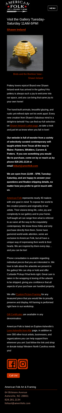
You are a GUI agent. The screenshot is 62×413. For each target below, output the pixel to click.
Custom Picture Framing (28, 294)
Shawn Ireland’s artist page (24, 125)
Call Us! (13, 376)
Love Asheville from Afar (19, 330)
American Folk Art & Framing (20, 387)
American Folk (14, 198)
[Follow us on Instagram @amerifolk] (23, 364)
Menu (52, 8)
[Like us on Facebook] (12, 364)
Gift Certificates (14, 314)
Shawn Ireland (16, 29)
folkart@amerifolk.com (25, 166)
